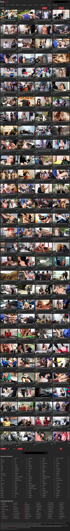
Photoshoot (44, 483)
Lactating (30, 495)
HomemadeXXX (55, 37)
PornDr (19, 52)
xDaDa (61, 518)
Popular (44, 8)
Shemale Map (50, 502)
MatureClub (19, 21)
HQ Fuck (4, 2)
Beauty (2, 488)
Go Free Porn (16, 508)
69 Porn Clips (50, 508)
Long (67, 8)
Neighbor (44, 471)
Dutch (16, 483)
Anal (1, 463)
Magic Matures (62, 516)
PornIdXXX (19, 269)
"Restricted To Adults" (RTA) (11, 527)
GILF (29, 463)
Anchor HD (62, 502)
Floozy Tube (27, 511)
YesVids (2, 23)
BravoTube (19, 297)
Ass (1, 471)
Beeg (1, 37)
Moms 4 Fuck (50, 504)
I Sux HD (61, 511)
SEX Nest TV (27, 509)
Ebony (16, 485)
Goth (29, 470)
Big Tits (2, 493)
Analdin (54, 94)
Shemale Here (27, 508)
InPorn (19, 182)
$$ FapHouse (55, 254)
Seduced (44, 495)
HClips (36, 93)
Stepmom (58, 468)
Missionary (44, 466)
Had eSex (50, 514)
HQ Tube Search (16, 518)
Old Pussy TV (16, 509)
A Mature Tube (42, 5)
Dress (16, 481)
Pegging (43, 481)
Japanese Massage (32, 485)
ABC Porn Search (28, 516)
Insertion (30, 480)
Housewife (30, 476)
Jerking (30, 490)
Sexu (18, 80)
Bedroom (2, 490)
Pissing (43, 485)
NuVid (36, 51)
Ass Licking (3, 473)
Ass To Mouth (3, 475)
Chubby (16, 466)
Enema (16, 488)
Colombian (17, 468)
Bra (15, 459)
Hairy (29, 473)
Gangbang (30, 458)
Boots (16, 458)
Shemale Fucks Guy (59, 458)
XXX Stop (61, 504)
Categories (24, 5)
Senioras (36, 255)
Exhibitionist (17, 493)
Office (43, 473)
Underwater (58, 490)
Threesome (58, 483)
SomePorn (36, 66)
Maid (43, 461)
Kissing (30, 492)
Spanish (57, 463)
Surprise (57, 475)
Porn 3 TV (15, 504)
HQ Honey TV (50, 511)
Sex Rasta (38, 504)
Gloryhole (30, 466)
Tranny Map (39, 516)
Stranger (57, 471)
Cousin (16, 471)
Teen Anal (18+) (59, 480)
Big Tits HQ (39, 513)
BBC (1, 485)
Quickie (43, 488)
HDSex (54, 386)
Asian (2, 468)
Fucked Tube (50, 513)
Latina (43, 458)
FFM (15, 497)
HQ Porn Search (16, 513)
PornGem (2, 66)
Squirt (57, 466)
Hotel (30, 475)
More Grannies (4, 518)
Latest (50, 8)
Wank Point (39, 509)
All (61, 8)
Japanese (30, 483)
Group (30, 471)
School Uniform (45, 492)
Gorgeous (30, 468)
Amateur (2, 459)
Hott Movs (39, 514)
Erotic (16, 490)
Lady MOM (15, 502)
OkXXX (54, 22)
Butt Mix (48, 5)
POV (43, 486)
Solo (57, 461)
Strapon (57, 473)
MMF (43, 468)
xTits (36, 23)
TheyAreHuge (55, 195)
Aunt (2, 476)
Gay (29, 459)
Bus (15, 461)
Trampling (58, 486)
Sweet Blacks (39, 506)
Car (15, 463)
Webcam (58, 495)
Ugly (57, 488)
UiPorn (54, 241)
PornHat (2, 79)
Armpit (2, 466)
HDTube (19, 356)
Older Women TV (5, 516)
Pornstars (30, 5)
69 (1, 458)
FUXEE (3, 508)
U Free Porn (62, 513)
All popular (12, 5)
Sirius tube (39, 502)
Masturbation (44, 463)
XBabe (19, 37)
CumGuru (3, 502)
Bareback (2, 483)
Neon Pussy (27, 504)
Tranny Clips (54, 5)
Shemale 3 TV (39, 508)
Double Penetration (18, 480)
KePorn (54, 52)
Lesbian (43, 459)
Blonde (2, 495)
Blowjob (2, 497)
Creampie (16, 473)
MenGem (19, 370)
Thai (57, 481)
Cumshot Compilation (19, 476)
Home (2, 5)
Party (43, 480)
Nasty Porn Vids (5, 506)
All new (7, 5)
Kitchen (30, 493)
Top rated (18, 5)
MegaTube (19, 152)
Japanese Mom (31, 486)
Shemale (44, 497)
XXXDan (36, 110)
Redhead (44, 490)
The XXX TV (27, 513)
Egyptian (16, 486)
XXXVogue (19, 124)
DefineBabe (19, 66)
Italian (30, 481)
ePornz (3, 511)
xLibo (26, 502)
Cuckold (16, 475)
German (30, 461)
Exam (16, 492)
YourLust (2, 168)
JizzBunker (2, 95)
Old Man (43, 475)
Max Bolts (50, 516)
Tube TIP (3, 514)
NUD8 (38, 511)
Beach (2, 486)
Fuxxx (36, 211)
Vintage (57, 493)
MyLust (2, 51)
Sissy (57, 459)
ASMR (2, 470)
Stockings (58, 470)
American (2, 461)
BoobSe (54, 65)
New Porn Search (5, 509)
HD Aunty (50, 518)
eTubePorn (27, 506)
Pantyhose (44, 478)
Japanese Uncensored (33, 488)
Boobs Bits (27, 518)
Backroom (3, 480)
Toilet (57, 485)
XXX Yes (61, 509)
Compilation (17, 470)
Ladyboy (30, 497)
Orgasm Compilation (46, 476)
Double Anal (17, 478)
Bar (1, 481)
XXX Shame (50, 509)
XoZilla (19, 138)
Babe (2, 478)
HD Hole (3, 513)
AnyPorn (36, 124)
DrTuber (54, 138)
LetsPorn (36, 80)
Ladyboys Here (51, 506)
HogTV (19, 95)
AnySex (36, 283)
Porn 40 (15, 506)
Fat (15, 495)
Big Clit (2, 492)
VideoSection (37, 37)
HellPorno (54, 80)
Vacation (58, 492)
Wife (57, 497)
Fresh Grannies (28, 514)
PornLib (2, 255)
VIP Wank (35, 5)
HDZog (2, 182)
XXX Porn (61, 506)
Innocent (30, 478)
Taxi (57, 476)
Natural (43, 470)
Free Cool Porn (16, 514)
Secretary (44, 493)
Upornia (2, 109)
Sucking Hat (62, 508)
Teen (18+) (58, 478)
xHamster (19, 167)
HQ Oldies (61, 514)
